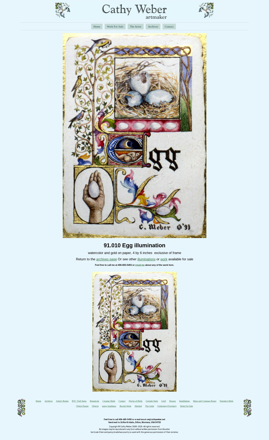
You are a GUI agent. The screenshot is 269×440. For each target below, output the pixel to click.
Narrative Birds (226, 401)
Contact (169, 26)
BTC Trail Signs (79, 401)
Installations (184, 401)
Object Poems (82, 406)
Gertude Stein (152, 401)
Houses (172, 401)
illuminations (146, 259)
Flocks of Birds (135, 401)
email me (140, 265)
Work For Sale (115, 26)
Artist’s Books (62, 401)
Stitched (138, 406)
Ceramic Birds (108, 401)
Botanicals (94, 401)
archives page (106, 259)
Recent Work (125, 406)
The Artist (135, 26)
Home (96, 26)
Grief (163, 401)
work (163, 259)
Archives (153, 26)
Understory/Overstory (167, 406)
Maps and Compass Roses (204, 401)
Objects (95, 406)
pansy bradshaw (109, 406)
